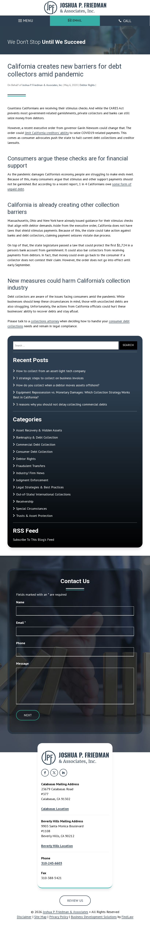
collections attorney (45, 321)
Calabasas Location (55, 809)
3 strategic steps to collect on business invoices (50, 378)
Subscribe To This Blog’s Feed (33, 539)
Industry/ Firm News (30, 473)
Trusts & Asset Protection (34, 516)
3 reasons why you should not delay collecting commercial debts (61, 404)
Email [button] (77, 20)
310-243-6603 (51, 863)
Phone (20, 643)
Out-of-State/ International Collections (43, 494)
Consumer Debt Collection (34, 451)
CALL (127, 20)
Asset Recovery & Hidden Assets (39, 430)
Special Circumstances (31, 508)
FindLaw (127, 917)
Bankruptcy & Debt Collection (37, 437)
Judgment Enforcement (32, 480)
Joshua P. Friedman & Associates (65, 912)
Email (21, 622)
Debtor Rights (87, 85)
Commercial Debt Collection (35, 444)
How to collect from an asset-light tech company (50, 371)
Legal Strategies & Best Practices (40, 487)
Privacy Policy (58, 917)
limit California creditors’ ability (47, 133)
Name (20, 602)
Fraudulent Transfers (30, 466)
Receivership (24, 501)
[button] (25, 20)
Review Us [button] (75, 900)
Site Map (40, 917)
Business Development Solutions (94, 917)
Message (22, 663)
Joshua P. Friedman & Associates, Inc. (42, 85)
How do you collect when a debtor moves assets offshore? (57, 385)
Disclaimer (24, 917)
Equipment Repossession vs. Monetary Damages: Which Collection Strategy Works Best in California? (71, 394)
